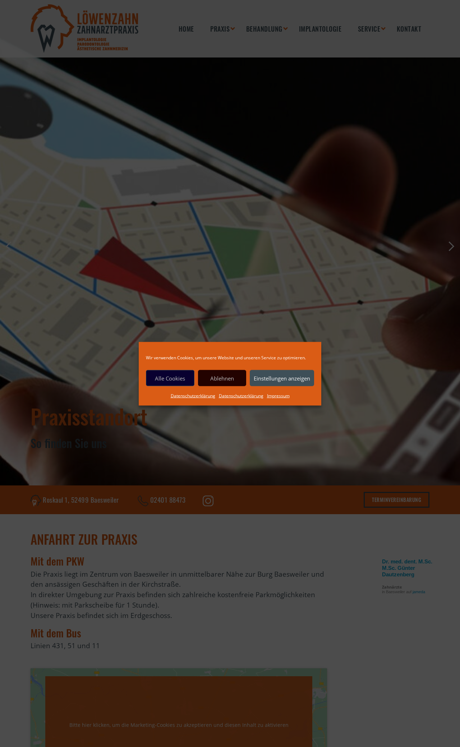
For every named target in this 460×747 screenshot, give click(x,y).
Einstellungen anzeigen (282, 378)
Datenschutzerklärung (193, 395)
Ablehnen (222, 378)
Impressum (278, 395)
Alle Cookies (170, 378)
